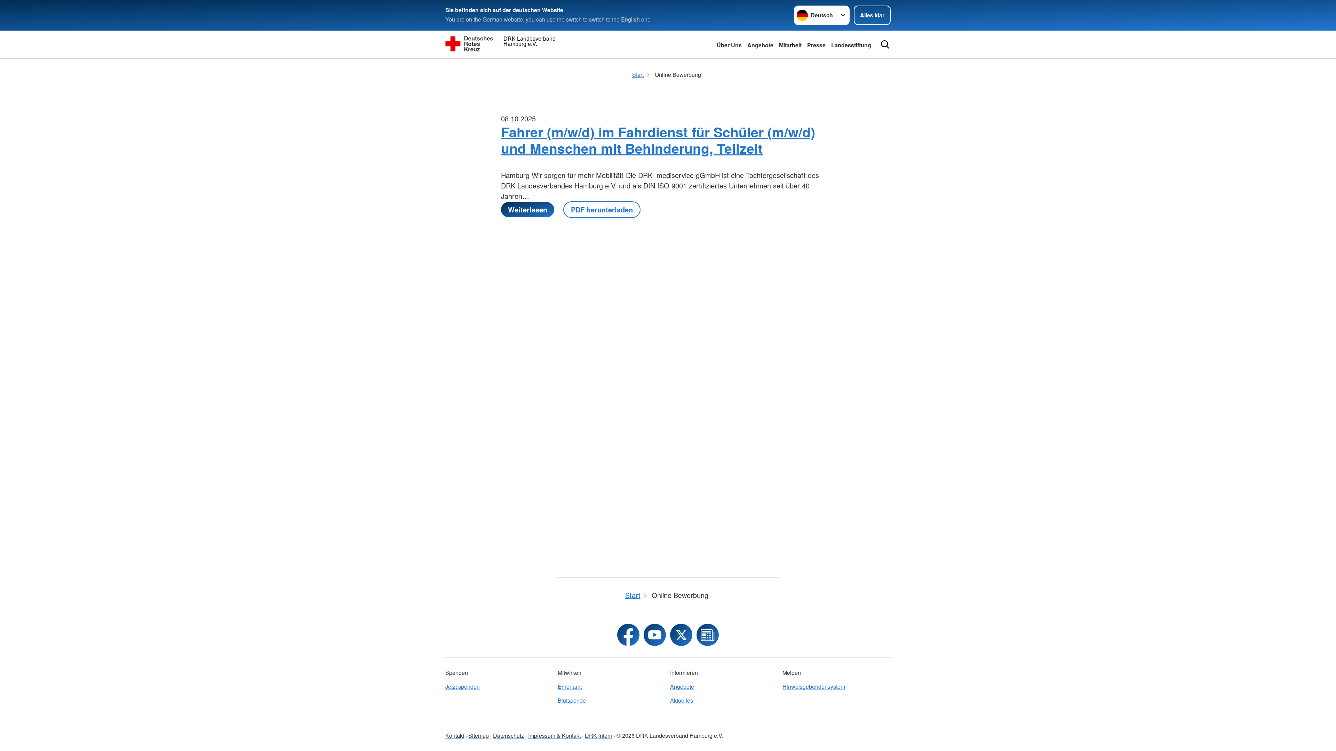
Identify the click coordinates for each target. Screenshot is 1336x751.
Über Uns (729, 45)
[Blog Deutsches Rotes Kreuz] (708, 635)
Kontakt (454, 736)
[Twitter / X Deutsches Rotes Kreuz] (681, 635)
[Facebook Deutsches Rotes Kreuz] (628, 635)
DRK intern (598, 736)
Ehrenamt (570, 687)
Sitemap (478, 736)
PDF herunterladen (602, 209)
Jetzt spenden (462, 687)
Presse (816, 45)
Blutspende (572, 700)
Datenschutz (508, 736)
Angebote (760, 45)
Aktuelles (681, 700)
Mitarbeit (790, 45)
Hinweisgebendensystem (813, 687)
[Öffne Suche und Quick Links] (885, 44)
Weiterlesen (527, 209)
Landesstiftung (851, 45)
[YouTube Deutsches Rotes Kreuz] (655, 635)
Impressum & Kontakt (554, 736)
